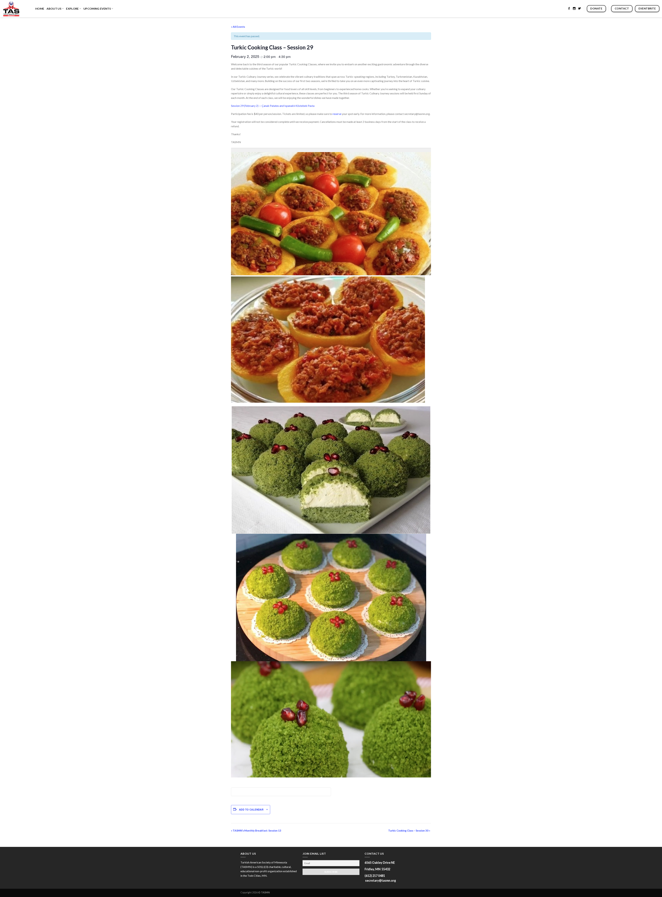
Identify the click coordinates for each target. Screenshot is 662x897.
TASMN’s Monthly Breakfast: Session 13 (256, 830)
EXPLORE (72, 8)
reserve (337, 113)
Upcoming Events (97, 8)
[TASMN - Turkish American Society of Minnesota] (16, 8)
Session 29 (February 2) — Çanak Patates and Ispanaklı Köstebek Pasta (272, 105)
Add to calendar (251, 809)
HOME (39, 8)
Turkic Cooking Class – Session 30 (409, 830)
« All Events (238, 26)
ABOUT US (54, 8)
